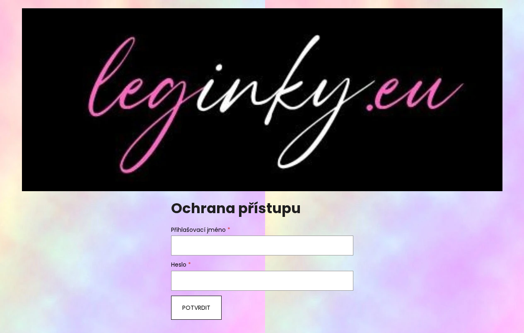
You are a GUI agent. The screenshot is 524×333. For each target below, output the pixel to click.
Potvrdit (196, 308)
